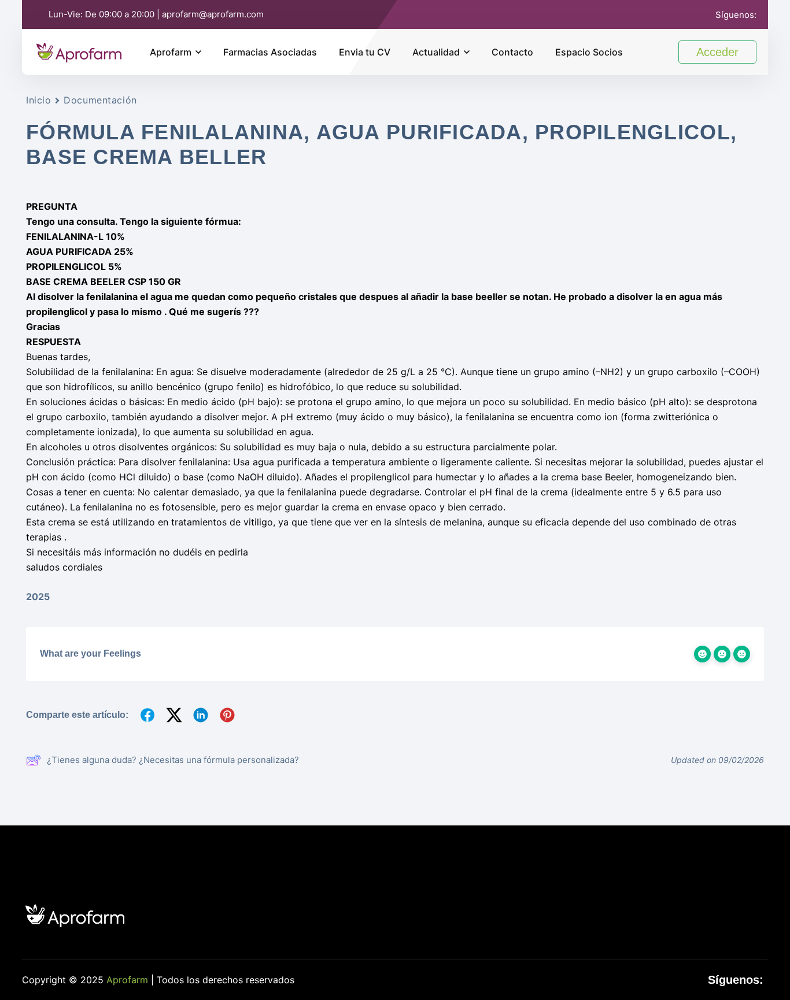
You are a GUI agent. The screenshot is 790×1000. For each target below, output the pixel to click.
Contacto (512, 52)
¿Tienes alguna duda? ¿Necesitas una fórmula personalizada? (173, 759)
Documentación (100, 100)
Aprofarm (170, 52)
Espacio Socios (589, 52)
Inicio (38, 100)
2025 (38, 596)
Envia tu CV (364, 52)
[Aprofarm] (79, 51)
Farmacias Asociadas (270, 52)
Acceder (717, 52)
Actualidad (436, 52)
